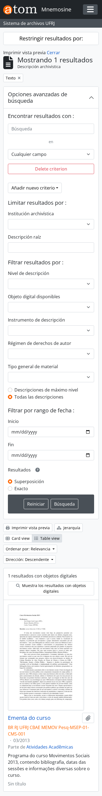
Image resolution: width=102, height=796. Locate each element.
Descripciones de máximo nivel (46, 390)
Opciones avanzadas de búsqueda (37, 97)
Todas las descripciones (38, 397)
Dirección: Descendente (28, 559)
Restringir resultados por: (51, 38)
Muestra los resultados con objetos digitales (53, 588)
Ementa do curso (29, 718)
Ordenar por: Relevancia (28, 548)
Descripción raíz (24, 237)
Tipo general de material (33, 367)
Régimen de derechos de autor (39, 343)
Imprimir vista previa (30, 527)
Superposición (29, 481)
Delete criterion (51, 169)
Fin (11, 445)
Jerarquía (71, 527)
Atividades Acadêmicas (49, 747)
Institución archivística (31, 214)
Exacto (21, 489)
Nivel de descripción (28, 273)
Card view (20, 538)
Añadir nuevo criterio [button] (33, 188)
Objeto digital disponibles (34, 297)
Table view (49, 538)
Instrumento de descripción (36, 320)
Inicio (13, 421)
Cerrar (53, 53)
